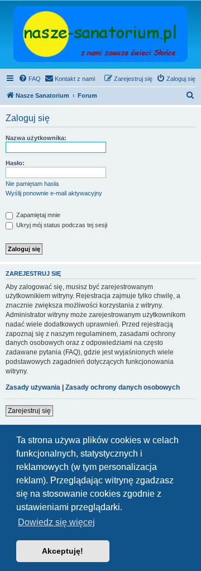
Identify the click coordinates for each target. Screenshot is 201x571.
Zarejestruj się (29, 411)
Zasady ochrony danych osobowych (122, 387)
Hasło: (15, 163)
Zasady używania (33, 387)
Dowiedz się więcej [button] (56, 522)
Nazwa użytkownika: (36, 138)
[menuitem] (29, 78)
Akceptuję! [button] (62, 550)
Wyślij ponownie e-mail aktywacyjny (54, 193)
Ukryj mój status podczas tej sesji (61, 225)
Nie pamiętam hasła (32, 183)
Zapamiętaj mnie (37, 215)
